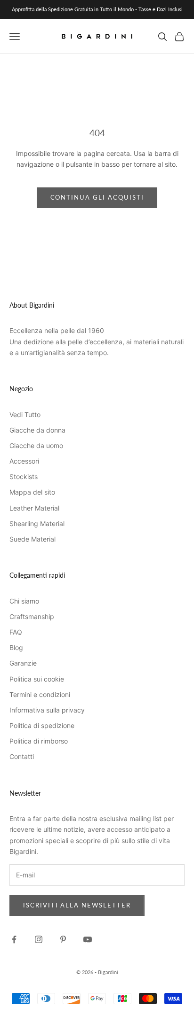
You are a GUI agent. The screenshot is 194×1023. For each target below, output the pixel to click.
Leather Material (34, 508)
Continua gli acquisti (97, 197)
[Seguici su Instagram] (38, 939)
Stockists (23, 476)
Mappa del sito (32, 492)
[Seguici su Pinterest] (63, 939)
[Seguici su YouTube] (87, 939)
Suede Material (32, 539)
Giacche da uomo (36, 446)
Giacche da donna (37, 430)
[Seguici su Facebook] (14, 939)
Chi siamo (24, 601)
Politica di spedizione (41, 725)
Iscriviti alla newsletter (77, 905)
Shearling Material (37, 523)
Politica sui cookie (36, 679)
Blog (16, 647)
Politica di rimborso (38, 741)
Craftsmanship (31, 616)
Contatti (21, 756)
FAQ (15, 632)
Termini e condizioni (39, 694)
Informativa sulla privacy (47, 710)
